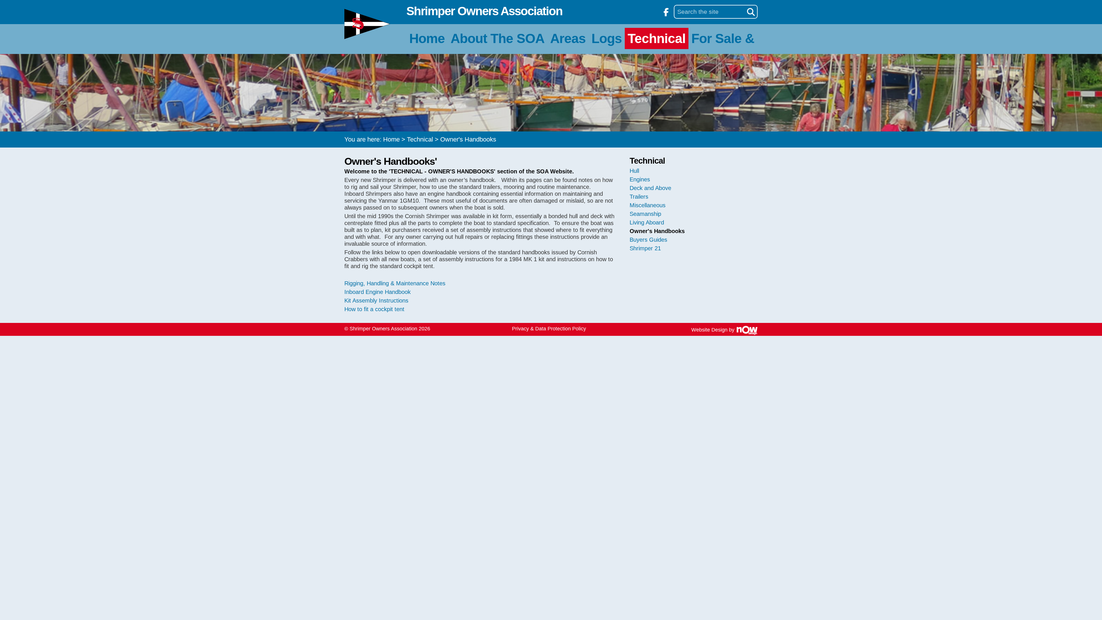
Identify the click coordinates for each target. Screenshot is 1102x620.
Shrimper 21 (645, 248)
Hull (634, 171)
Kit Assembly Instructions (376, 300)
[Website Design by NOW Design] (747, 330)
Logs (606, 38)
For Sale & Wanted (747, 38)
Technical (657, 38)
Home (427, 38)
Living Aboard (647, 222)
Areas (568, 38)
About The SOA (497, 38)
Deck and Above (650, 188)
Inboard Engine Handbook (377, 292)
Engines (640, 179)
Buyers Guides (648, 240)
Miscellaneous (648, 205)
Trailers (639, 196)
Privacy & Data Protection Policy (549, 329)
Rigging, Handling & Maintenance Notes (395, 283)
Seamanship (645, 214)
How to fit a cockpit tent (374, 309)
